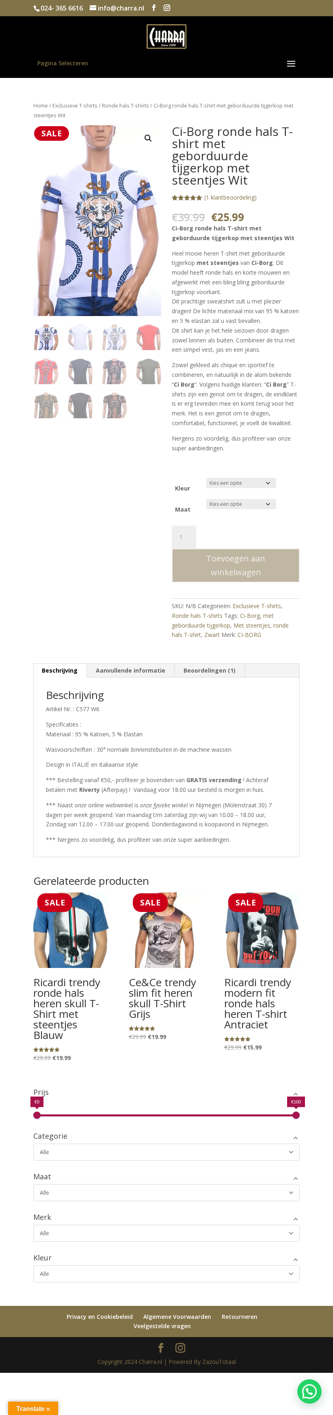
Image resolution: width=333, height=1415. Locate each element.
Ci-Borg (250, 615)
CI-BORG (249, 635)
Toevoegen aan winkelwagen (235, 565)
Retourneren (239, 1316)
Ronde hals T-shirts (125, 105)
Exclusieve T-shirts (74, 105)
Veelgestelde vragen (162, 1326)
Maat (182, 509)
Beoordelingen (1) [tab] (210, 670)
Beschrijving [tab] (60, 670)
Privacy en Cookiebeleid (100, 1316)
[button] (148, 138)
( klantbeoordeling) (230, 197)
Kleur (182, 488)
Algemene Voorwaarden (177, 1316)
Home (40, 105)
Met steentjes (252, 625)
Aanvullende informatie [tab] (130, 670)
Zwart (212, 635)
